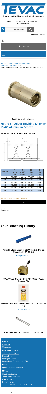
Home (9, 21)
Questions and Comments (12, 368)
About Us (6, 344)
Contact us (19, 21)
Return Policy (7, 356)
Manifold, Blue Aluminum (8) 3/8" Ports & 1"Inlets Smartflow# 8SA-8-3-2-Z (24, 251)
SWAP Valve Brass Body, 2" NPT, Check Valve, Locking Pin (23, 280)
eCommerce (14, 393)
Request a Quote (23, 24)
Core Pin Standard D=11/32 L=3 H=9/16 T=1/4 (23, 333)
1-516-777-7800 (32, 21)
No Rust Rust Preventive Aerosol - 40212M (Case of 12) (23, 305)
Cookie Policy (8, 379)
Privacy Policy (8, 382)
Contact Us (6, 347)
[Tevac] (23, 10)
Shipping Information (10, 353)
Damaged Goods (9, 359)
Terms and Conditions (11, 377)
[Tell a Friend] (23, 202)
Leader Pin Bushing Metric (10, 65)
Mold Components (22, 63)
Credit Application (9, 374)
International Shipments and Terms (16, 361)
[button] (23, 46)
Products (10, 63)
